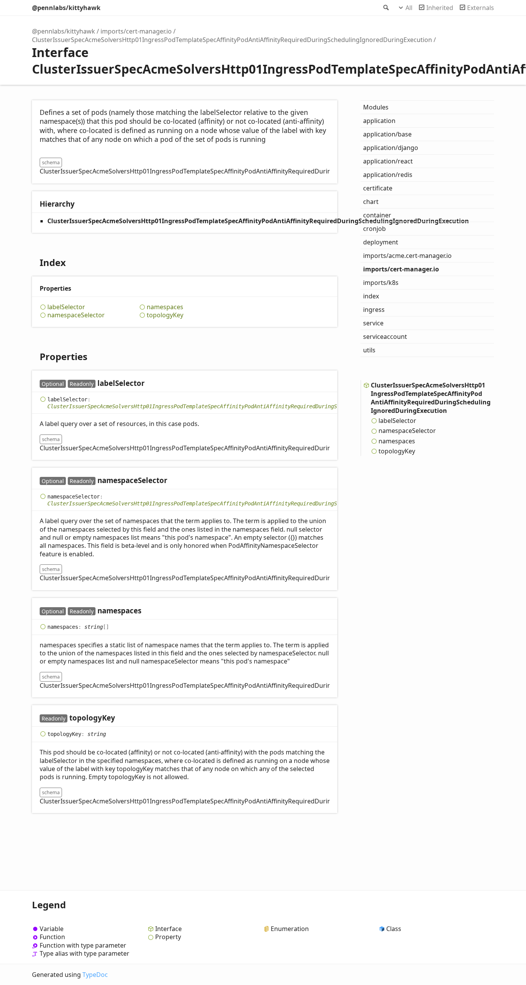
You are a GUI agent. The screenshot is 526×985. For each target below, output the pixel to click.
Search (385, 7)
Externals (480, 7)
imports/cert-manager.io (136, 31)
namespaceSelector (76, 315)
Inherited (439, 7)
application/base (387, 134)
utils (369, 350)
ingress (374, 309)
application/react (388, 161)
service (373, 323)
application (379, 120)
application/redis (387, 174)
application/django (390, 147)
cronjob (374, 228)
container (377, 215)
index (371, 296)
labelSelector (66, 307)
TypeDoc (95, 974)
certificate (377, 188)
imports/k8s (381, 282)
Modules (376, 107)
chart (371, 201)
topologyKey (165, 315)
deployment (380, 242)
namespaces (165, 307)
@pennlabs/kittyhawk (66, 7)
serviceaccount (385, 336)
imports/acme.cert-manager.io (407, 255)
